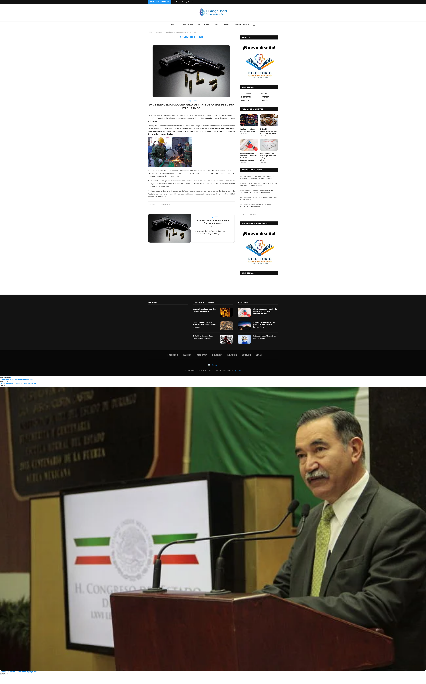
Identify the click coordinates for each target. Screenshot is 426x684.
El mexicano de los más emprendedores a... (16, 379)
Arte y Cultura (203, 25)
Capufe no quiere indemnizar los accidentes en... (18, 383)
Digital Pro (237, 370)
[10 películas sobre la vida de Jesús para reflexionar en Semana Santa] (244, 325)
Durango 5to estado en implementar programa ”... (19, 672)
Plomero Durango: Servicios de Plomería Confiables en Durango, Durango (248, 156)
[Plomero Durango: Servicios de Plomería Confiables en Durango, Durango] (249, 145)
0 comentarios (165, 204)
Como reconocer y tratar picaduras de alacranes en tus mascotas (204, 324)
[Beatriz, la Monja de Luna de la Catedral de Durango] (226, 312)
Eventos (227, 25)
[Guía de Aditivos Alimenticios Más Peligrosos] (244, 339)
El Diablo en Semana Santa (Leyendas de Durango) (203, 337)
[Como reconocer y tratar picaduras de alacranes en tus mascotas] (226, 325)
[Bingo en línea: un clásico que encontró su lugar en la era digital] (269, 145)
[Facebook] (268, 2)
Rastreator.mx (245, 190)
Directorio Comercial (241, 25)
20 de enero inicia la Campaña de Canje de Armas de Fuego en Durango (191, 106)
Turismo (215, 25)
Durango (171, 25)
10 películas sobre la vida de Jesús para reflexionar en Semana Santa (259, 184)
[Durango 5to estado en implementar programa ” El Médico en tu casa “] (213, 529)
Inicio (150, 32)
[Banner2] (259, 62)
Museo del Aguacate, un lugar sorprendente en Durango (256, 205)
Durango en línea (186, 25)
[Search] (259, 25)
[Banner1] (259, 247)
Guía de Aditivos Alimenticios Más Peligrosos (264, 337)
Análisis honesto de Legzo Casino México (248, 130)
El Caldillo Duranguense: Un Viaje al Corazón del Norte (268, 131)
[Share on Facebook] (227, 204)
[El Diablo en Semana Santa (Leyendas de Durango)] (226, 339)
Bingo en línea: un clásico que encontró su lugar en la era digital (268, 156)
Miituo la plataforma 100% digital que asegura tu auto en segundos (256, 191)
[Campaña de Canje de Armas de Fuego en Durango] (169, 228)
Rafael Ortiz (244, 176)
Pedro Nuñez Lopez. (247, 197)
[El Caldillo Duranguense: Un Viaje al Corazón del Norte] (269, 120)
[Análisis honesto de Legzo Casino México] (249, 120)
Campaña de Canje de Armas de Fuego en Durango (213, 221)
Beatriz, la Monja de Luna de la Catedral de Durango (204, 310)
